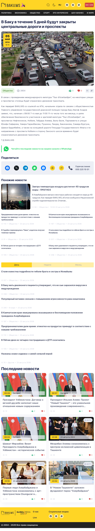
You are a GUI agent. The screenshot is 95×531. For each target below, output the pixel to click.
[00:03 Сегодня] (23, 428)
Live (91, 5)
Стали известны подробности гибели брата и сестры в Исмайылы (71, 231)
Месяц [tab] (78, 265)
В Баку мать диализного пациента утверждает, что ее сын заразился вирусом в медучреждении (71, 247)
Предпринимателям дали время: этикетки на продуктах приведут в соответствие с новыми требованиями (20, 217)
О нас (35, 512)
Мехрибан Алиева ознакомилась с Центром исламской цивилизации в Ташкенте (70, 446)
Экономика (21, 13)
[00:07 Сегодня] (71, 385)
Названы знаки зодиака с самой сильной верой (26, 353)
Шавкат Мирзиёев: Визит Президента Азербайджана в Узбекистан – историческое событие (24, 446)
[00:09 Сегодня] (23, 385)
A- (87, 91)
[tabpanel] (47, 317)
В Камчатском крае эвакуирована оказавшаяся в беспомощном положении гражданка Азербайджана (71, 216)
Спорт (46, 13)
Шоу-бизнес (77, 13)
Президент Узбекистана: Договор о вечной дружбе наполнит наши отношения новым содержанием (23, 402)
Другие (11, 363)
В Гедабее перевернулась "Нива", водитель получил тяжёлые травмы (23, 231)
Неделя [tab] (47, 265)
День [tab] (16, 265)
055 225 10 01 (82, 169)
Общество (35, 13)
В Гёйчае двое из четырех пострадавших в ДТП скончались (21, 247)
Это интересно (60, 13)
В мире (90, 13)
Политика (6, 13)
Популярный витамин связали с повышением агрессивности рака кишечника (43, 299)
